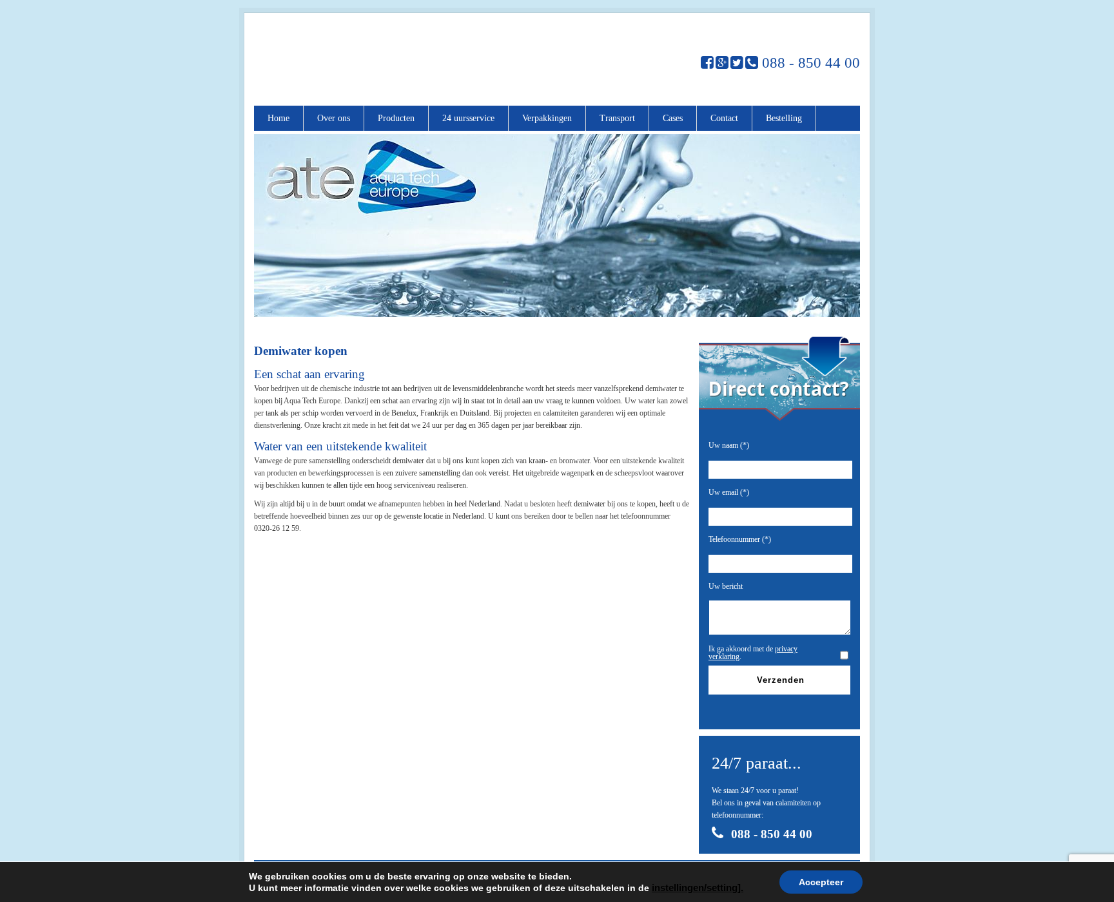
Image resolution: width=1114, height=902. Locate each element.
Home (278, 118)
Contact (724, 118)
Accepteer (821, 882)
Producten (396, 118)
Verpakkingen (547, 118)
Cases (673, 118)
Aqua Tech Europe (359, 59)
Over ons (333, 118)
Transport (617, 118)
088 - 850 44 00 (809, 63)
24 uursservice (468, 118)
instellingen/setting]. (697, 888)
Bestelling (784, 118)
